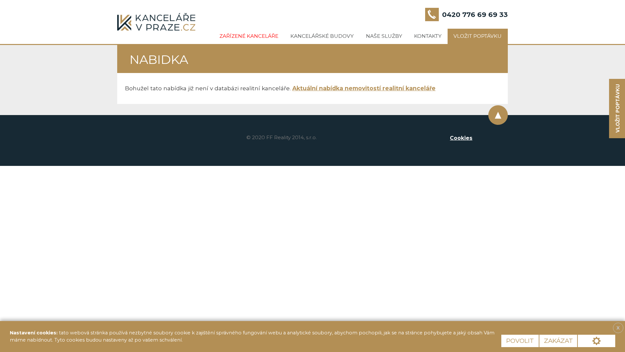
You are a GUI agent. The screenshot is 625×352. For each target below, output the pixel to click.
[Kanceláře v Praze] (156, 22)
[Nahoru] (498, 115)
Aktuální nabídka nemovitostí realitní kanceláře (364, 88)
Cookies (461, 138)
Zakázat (558, 341)
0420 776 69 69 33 (475, 14)
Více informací (206, 340)
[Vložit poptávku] (617, 109)
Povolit (520, 341)
